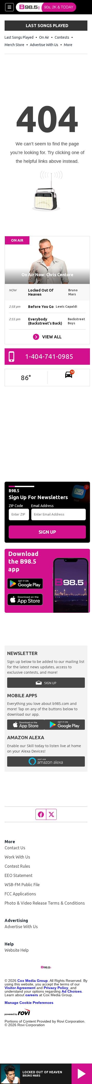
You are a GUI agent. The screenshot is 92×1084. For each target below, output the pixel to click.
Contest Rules (17, 866)
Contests (62, 37)
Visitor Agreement (20, 988)
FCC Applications (20, 894)
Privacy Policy (56, 988)
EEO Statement (18, 875)
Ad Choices (72, 991)
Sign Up (47, 531)
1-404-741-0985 (49, 356)
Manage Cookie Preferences (29, 1003)
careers (31, 995)
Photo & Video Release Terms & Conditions (45, 903)
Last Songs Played (19, 37)
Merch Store (14, 45)
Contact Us (15, 847)
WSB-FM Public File (22, 884)
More (68, 45)
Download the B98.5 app (23, 561)
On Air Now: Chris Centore (47, 274)
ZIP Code (16, 506)
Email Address (42, 506)
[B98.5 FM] (46, 7)
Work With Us (17, 857)
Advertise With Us (44, 45)
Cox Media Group (32, 981)
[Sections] (9, 7)
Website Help (17, 950)
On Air (44, 37)
